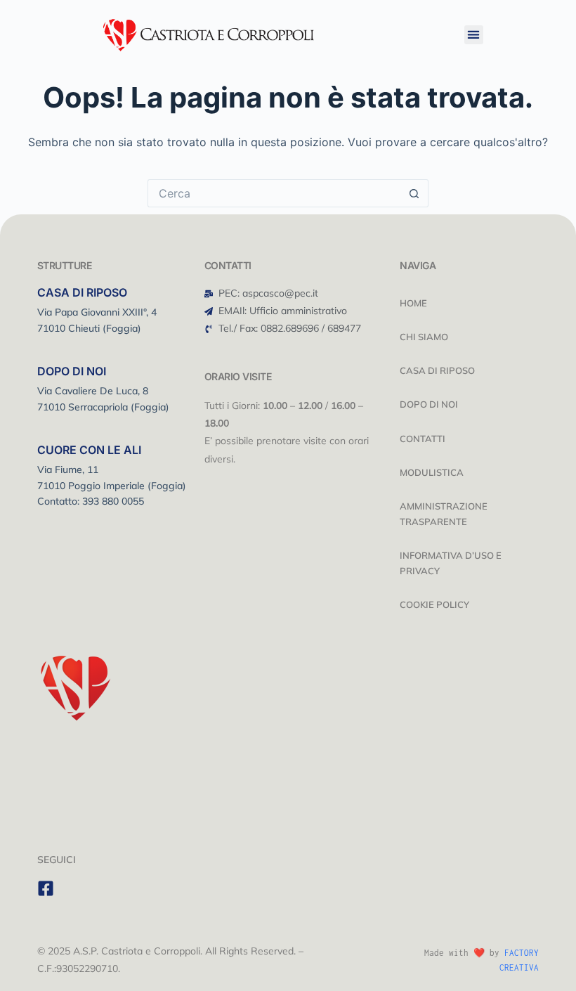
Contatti (422, 438)
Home (413, 303)
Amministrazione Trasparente (443, 513)
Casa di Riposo (437, 370)
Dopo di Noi (429, 404)
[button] (473, 34)
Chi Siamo (424, 336)
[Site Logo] (208, 33)
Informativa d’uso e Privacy (451, 563)
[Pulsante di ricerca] (414, 193)
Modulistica (432, 472)
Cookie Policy (434, 604)
